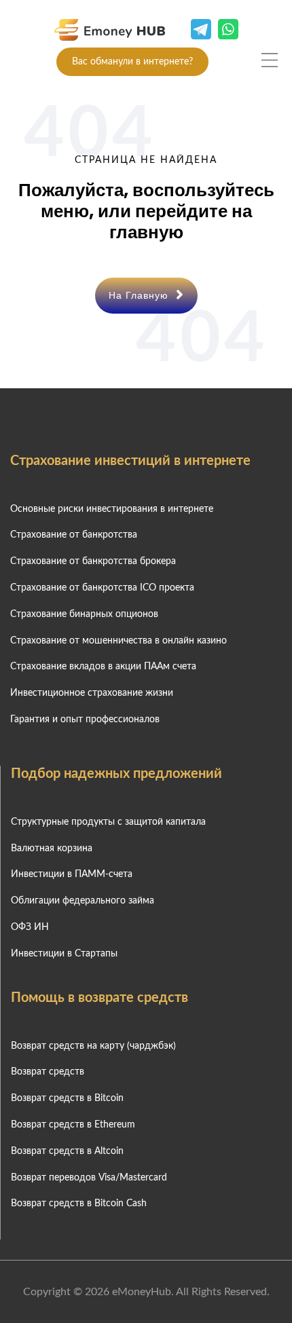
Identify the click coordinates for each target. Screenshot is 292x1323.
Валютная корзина (51, 848)
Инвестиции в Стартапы (64, 953)
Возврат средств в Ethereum (73, 1125)
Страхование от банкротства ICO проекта (102, 588)
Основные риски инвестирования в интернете (111, 509)
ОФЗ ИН (30, 927)
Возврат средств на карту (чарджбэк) (93, 1046)
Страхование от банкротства (73, 535)
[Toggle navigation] (269, 60)
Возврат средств (47, 1072)
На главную (140, 295)
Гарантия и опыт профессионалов (85, 719)
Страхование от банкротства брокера (93, 561)
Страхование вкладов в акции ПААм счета (103, 666)
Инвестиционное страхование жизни (91, 693)
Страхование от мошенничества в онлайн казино (118, 641)
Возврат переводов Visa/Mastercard (89, 1177)
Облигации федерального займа (82, 901)
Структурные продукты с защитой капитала (108, 822)
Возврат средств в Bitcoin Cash (79, 1203)
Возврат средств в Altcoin (67, 1151)
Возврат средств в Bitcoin (67, 1098)
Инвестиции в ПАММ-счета (71, 874)
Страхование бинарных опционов (84, 614)
